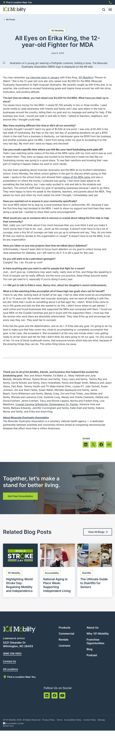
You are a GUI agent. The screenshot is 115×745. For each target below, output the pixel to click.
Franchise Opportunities (95, 641)
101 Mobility (57, 30)
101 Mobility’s (85, 77)
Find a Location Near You (19, 2)
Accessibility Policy (72, 720)
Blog (89, 649)
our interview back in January (42, 77)
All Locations (10, 669)
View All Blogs (96, 531)
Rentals (63, 639)
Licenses (64, 645)
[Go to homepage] (15, 9)
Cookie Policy (89, 720)
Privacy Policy (48, 720)
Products (64, 627)
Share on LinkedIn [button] (86, 445)
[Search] (102, 9)
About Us (93, 627)
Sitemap (101, 720)
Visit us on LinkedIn (47, 695)
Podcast (92, 655)
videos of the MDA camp (76, 177)
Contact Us (9, 661)
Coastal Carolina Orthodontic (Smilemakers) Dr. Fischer (46, 404)
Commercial (66, 633)
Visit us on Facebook (55, 695)
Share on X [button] (93, 445)
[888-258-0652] (110, 2)
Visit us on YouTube (62, 695)
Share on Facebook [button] (101, 445)
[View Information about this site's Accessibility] (16, 724)
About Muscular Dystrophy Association (26, 417)
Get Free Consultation (20, 496)
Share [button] (109, 445)
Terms (59, 720)
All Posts (10, 19)
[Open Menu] (110, 9)
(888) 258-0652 (12, 653)
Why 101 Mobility (98, 633)
